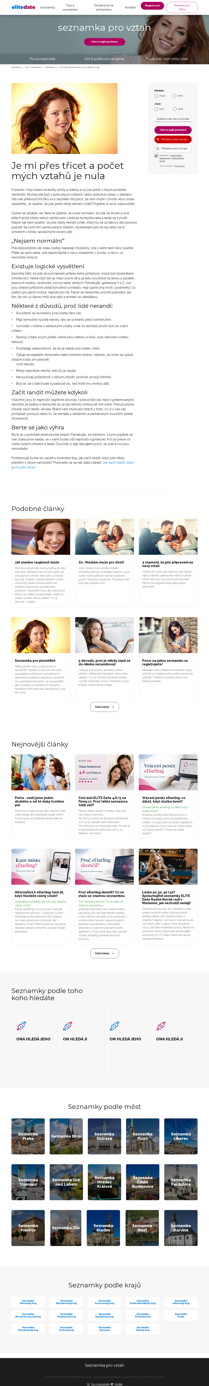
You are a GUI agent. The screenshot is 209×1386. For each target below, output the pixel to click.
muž (161, 109)
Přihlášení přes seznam (174, 139)
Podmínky (148, 1377)
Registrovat (152, 5)
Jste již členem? (172, 166)
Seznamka (47, 7)
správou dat (164, 158)
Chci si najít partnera (104, 41)
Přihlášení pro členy (182, 7)
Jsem (157, 104)
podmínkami (176, 155)
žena (180, 109)
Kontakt (130, 7)
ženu (180, 95)
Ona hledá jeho (74, 1377)
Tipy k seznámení (70, 7)
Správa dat (159, 1377)
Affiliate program (135, 1377)
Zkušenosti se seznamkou (103, 7)
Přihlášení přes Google (174, 148)
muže (162, 95)
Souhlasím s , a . (171, 158)
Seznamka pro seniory (103, 1377)
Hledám (159, 90)
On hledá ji (87, 1377)
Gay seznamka (120, 1377)
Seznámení (50, 67)
